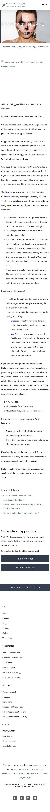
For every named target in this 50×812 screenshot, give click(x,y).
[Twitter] (22, 798)
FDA (7, 192)
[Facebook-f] (15, 798)
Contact (6, 724)
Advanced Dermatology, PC (13, 46)
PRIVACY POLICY (18, 769)
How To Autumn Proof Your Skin (17, 495)
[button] (47, 5)
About (5, 607)
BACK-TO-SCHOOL (11, 508)
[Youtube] (35, 798)
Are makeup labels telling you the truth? (21, 513)
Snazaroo (15, 320)
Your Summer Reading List (14, 500)
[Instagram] (28, 798)
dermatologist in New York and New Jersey (20, 541)
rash (32, 456)
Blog (29, 46)
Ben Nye (15, 333)
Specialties (8, 646)
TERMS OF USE (18, 773)
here (8, 773)
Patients (6, 685)
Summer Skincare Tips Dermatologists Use (22, 504)
